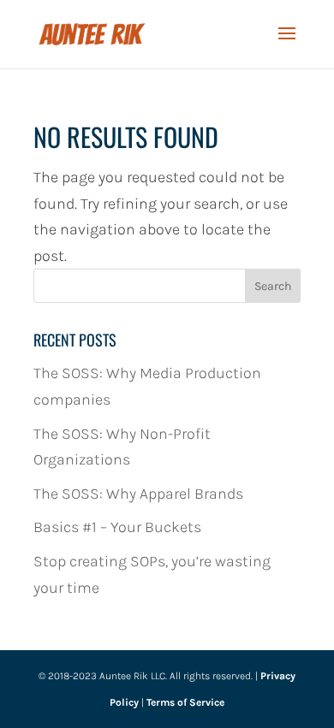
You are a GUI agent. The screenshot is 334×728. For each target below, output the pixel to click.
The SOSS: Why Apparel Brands (138, 493)
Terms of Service (185, 702)
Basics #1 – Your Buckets (117, 527)
